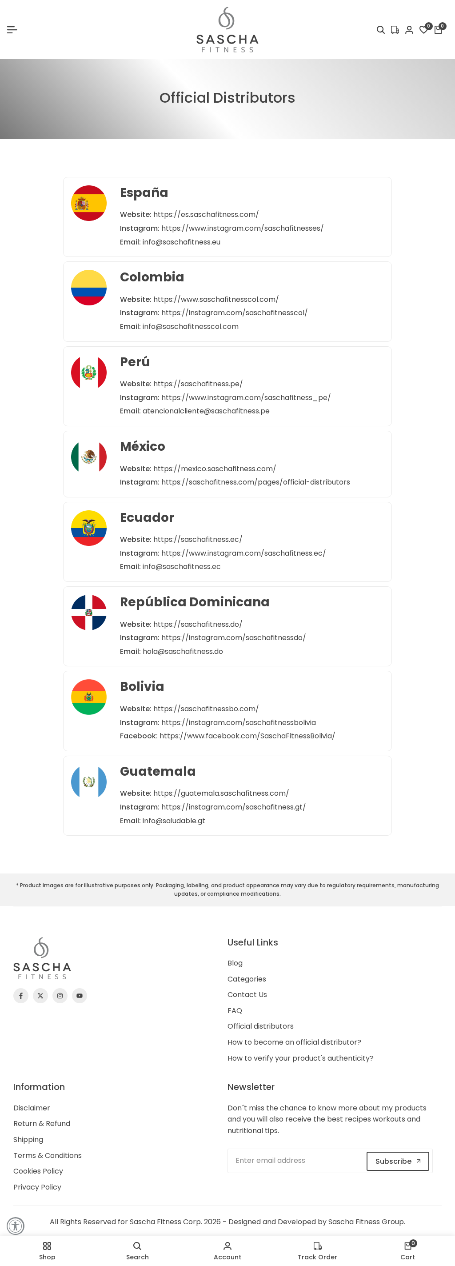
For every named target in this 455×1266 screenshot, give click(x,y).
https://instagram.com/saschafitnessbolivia (238, 722)
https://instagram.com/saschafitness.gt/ (233, 807)
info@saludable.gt (174, 821)
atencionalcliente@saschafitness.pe (206, 411)
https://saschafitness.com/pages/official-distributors (255, 482)
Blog (235, 963)
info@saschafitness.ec (182, 566)
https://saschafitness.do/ (198, 624)
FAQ (235, 1011)
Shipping (28, 1139)
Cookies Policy (38, 1171)
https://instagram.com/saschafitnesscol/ (234, 313)
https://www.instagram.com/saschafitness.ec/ (243, 553)
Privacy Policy (37, 1187)
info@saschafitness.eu (181, 242)
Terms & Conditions (47, 1155)
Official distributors (261, 1026)
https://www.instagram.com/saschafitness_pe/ (246, 398)
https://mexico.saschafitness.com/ (214, 469)
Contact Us (247, 995)
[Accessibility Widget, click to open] (15, 1226)
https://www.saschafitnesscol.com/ (216, 299)
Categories (247, 979)
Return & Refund (41, 1123)
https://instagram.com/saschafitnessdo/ (233, 638)
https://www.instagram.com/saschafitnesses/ (242, 228)
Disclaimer (31, 1108)
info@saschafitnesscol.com (191, 326)
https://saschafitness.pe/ (198, 384)
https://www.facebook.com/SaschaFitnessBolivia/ (247, 736)
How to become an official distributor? (294, 1042)
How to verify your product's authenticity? (301, 1058)
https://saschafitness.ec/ (198, 539)
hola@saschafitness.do (183, 651)
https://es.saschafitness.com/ (206, 214)
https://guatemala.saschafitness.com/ (221, 793)
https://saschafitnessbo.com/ (206, 709)
